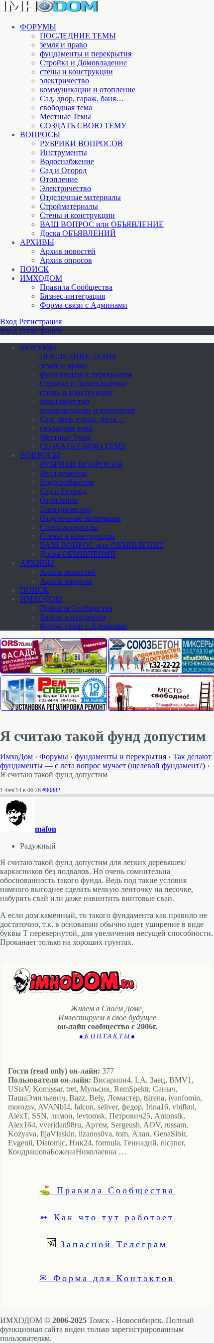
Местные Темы (65, 116)
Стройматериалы (69, 206)
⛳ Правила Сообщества (107, 1190)
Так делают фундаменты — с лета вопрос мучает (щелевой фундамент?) (106, 761)
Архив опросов (66, 260)
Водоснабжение (67, 161)
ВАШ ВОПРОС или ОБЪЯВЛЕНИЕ (102, 224)
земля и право (63, 44)
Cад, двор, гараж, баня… (82, 98)
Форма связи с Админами (83, 305)
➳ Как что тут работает (107, 1217)
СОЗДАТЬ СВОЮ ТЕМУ (83, 125)
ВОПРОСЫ (40, 134)
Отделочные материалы (80, 197)
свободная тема (66, 107)
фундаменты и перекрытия (85, 53)
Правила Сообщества (76, 287)
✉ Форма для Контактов (107, 1278)
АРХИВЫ (37, 242)
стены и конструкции (76, 71)
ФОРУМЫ (38, 26)
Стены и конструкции (77, 215)
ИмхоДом (16, 756)
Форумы (53, 756)
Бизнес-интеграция (72, 296)
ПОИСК (34, 269)
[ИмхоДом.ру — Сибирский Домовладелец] (50, 9)
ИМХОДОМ (41, 278)
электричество (64, 80)
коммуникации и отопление (87, 89)
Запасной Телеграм (111, 1244)
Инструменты (63, 152)
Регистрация (40, 321)
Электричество (65, 188)
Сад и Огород (63, 170)
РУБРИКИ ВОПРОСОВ (81, 143)
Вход (8, 321)
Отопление (59, 179)
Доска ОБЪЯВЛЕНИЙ (78, 233)
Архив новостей (68, 251)
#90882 (51, 790)
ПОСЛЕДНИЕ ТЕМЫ (78, 35)
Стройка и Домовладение (83, 62)
